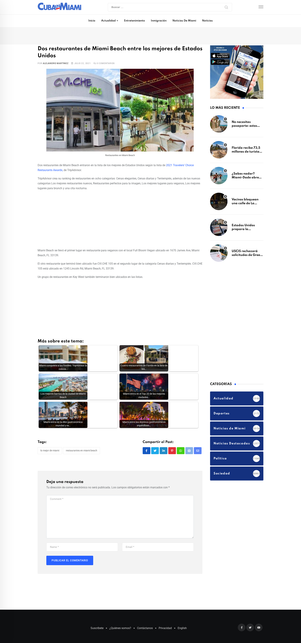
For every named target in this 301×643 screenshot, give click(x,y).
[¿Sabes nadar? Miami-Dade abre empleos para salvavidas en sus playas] (218, 177)
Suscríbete (97, 629)
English (182, 629)
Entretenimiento (134, 20)
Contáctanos (145, 629)
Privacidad (165, 629)
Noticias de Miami (184, 20)
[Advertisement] (120, 219)
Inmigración (159, 20)
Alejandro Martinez (55, 64)
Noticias (207, 20)
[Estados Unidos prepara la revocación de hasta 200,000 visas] (218, 229)
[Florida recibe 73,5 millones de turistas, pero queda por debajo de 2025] (218, 151)
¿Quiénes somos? (120, 629)
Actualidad (108, 20)
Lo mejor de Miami (49, 451)
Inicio (91, 20)
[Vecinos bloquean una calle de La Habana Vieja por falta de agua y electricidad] (218, 203)
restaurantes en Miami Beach (81, 451)
